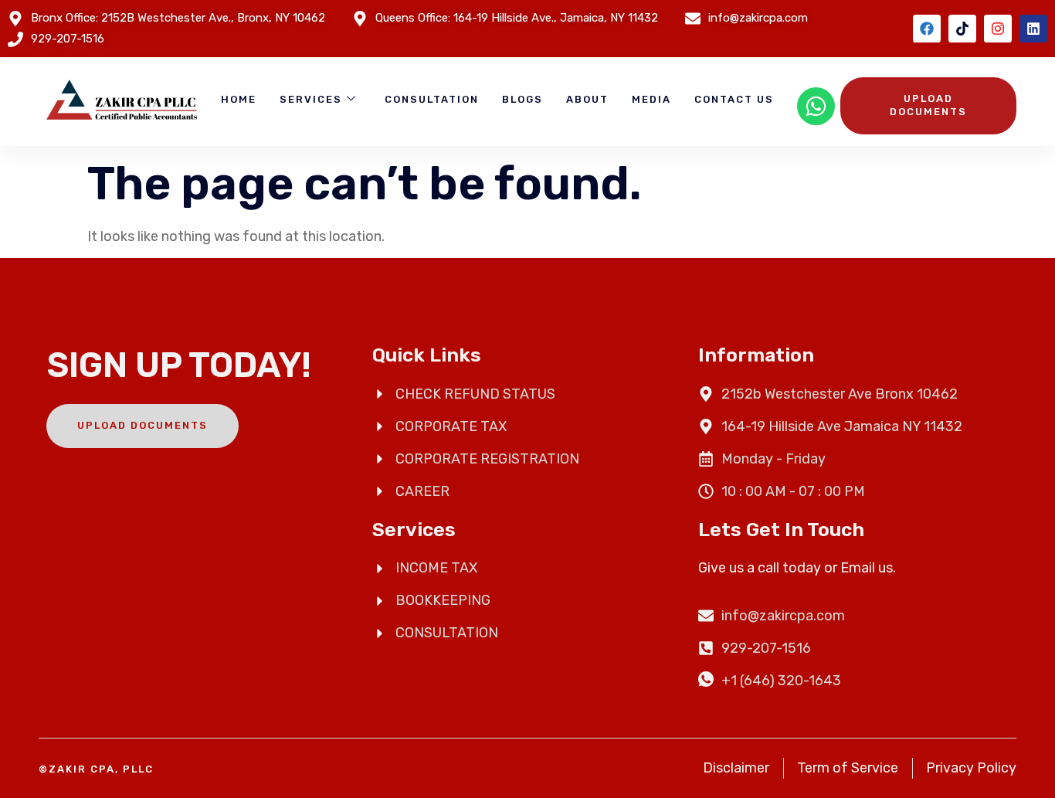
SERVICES (311, 99)
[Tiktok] (962, 28)
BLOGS (522, 99)
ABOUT (587, 99)
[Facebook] (927, 28)
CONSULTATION (432, 99)
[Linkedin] (1033, 28)
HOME (238, 99)
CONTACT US (734, 99)
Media (651, 99)
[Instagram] (998, 28)
